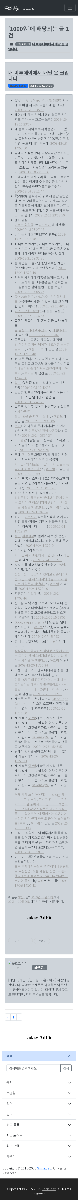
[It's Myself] (19, 8)
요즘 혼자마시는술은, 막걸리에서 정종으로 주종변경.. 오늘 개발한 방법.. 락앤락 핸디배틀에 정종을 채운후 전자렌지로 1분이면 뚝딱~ (42, 873)
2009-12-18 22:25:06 (34, 172)
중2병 (32, 717)
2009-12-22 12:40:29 (52, 306)
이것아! (32, 593)
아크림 (50, 468)
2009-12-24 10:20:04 (40, 545)
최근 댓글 (12, 1145)
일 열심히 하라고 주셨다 (31, 330)
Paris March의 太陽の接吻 (43, 100)
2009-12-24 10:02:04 (33, 512)
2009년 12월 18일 (42, 897)
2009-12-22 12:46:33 (29, 315)
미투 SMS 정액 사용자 (43, 430)
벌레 (40, 880)
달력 (9, 1103)
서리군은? (24, 411)
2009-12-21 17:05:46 (29, 291)
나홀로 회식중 (24, 224)
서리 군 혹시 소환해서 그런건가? (36, 555)
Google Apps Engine (30, 622)
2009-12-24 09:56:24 (34, 449)
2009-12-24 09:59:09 (29, 473)
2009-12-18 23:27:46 (29, 229)
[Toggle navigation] (70, 8)
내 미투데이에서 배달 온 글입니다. (38, 75)
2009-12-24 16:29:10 (33, 588)
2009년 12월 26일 (19, 901)
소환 (18, 425)
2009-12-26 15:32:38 (47, 693)
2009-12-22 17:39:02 (44, 334)
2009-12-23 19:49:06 (40, 421)
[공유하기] (23, 941)
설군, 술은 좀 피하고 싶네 (32, 416)
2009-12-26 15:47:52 (48, 746)
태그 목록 (12, 1124)
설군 (18, 382)
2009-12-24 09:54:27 (37, 435)
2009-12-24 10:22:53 (47, 559)
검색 (9, 1055)
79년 (61, 564)
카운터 (10, 1156)
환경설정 (28, 535)
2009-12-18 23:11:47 (29, 191)
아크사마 (31, 516)
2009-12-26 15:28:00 (51, 617)
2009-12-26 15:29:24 (47, 636)
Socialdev (44, 1168)
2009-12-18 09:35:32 (29, 109)
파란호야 (45, 224)
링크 (9, 1114)
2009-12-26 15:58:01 (29, 851)
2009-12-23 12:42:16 (35, 387)
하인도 (58, 416)
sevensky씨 (40, 737)
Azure (38, 626)
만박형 (25, 454)
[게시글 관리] (28, 941)
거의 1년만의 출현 (27, 310)
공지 (9, 1082)
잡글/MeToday (18, 85)
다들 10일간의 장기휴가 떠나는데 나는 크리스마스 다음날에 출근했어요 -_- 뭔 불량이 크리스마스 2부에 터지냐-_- (41, 684)
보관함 (10, 1092)
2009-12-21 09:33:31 (29, 258)
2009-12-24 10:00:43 (41, 488)
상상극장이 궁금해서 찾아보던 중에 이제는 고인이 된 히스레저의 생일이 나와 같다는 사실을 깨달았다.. (42, 502)
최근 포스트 (14, 1135)
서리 (18, 478)
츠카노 (29, 373)
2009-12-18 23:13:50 (50, 215)
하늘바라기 (59, 330)
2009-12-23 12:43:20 (29, 401)
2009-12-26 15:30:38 (33, 665)
